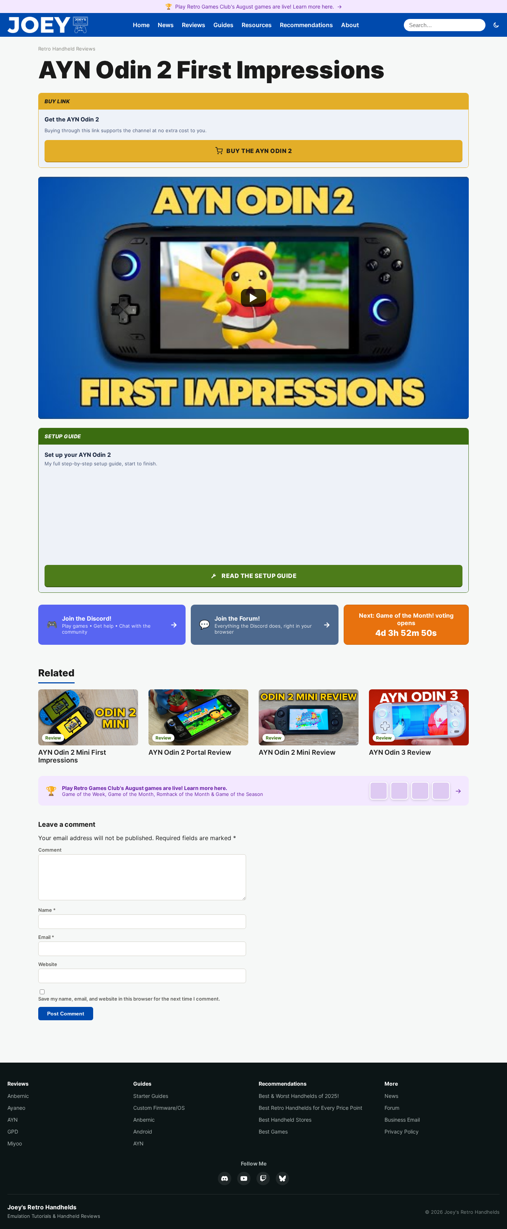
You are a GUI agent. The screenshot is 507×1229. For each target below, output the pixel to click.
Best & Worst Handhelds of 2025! (299, 1096)
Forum (392, 1108)
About (350, 25)
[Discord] (224, 1178)
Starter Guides (150, 1096)
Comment (50, 850)
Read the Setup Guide (259, 575)
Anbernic (18, 1096)
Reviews (193, 25)
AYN (12, 1119)
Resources (257, 25)
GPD (12, 1131)
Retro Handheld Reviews (66, 49)
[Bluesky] (282, 1178)
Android (142, 1131)
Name (47, 910)
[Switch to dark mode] (496, 25)
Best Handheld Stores (285, 1119)
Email (46, 937)
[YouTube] (244, 1178)
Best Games (273, 1131)
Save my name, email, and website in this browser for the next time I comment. (129, 999)
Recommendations (306, 25)
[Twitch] (263, 1178)
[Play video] (253, 298)
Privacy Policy (402, 1131)
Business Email (402, 1119)
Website (47, 964)
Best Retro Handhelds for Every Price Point (310, 1108)
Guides (223, 25)
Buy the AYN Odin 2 (259, 151)
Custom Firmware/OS (159, 1108)
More (391, 1083)
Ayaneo (16, 1108)
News (166, 25)
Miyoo (14, 1143)
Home (141, 25)
